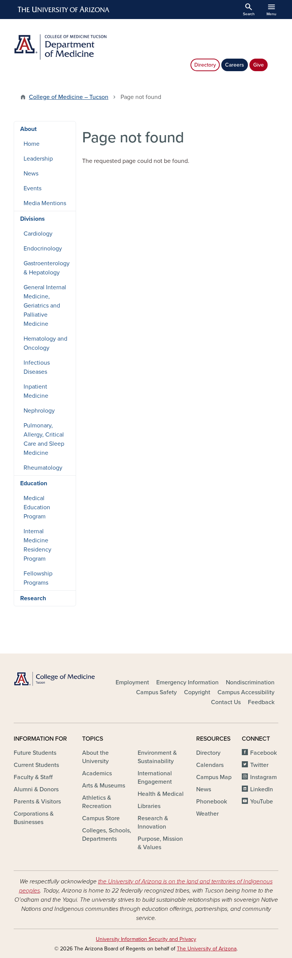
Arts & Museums (103, 785)
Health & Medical (161, 794)
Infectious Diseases (37, 367)
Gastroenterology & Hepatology (47, 268)
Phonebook (211, 801)
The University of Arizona (206, 948)
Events (32, 188)
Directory (205, 65)
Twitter (259, 765)
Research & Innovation (153, 822)
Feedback (261, 702)
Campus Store (101, 818)
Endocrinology (43, 248)
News (31, 173)
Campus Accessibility (246, 692)
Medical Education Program (37, 507)
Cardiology (38, 234)
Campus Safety (156, 692)
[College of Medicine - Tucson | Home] (55, 679)
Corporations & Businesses (34, 818)
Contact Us (226, 702)
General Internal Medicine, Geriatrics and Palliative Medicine (45, 306)
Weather (207, 814)
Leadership (38, 159)
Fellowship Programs (38, 578)
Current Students (36, 765)
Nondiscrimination (250, 682)
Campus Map (214, 777)
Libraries (149, 806)
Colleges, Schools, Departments (106, 835)
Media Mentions (45, 203)
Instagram (263, 777)
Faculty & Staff (33, 777)
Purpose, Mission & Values (160, 843)
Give (258, 65)
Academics (97, 773)
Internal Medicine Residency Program (37, 545)
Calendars (210, 765)
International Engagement (155, 778)
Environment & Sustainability (157, 757)
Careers (234, 65)
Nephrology (39, 410)
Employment (132, 682)
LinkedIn (261, 789)
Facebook (263, 753)
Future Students (35, 753)
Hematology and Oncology (45, 343)
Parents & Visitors (37, 801)
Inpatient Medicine (36, 391)
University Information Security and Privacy (146, 939)
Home (32, 144)
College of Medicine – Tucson (68, 97)
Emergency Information (187, 682)
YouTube (261, 801)
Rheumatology (43, 468)
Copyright (197, 692)
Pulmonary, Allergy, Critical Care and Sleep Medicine (44, 439)
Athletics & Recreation (96, 802)
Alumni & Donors (36, 789)
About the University (95, 757)
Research (33, 598)
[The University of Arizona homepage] (64, 9)
